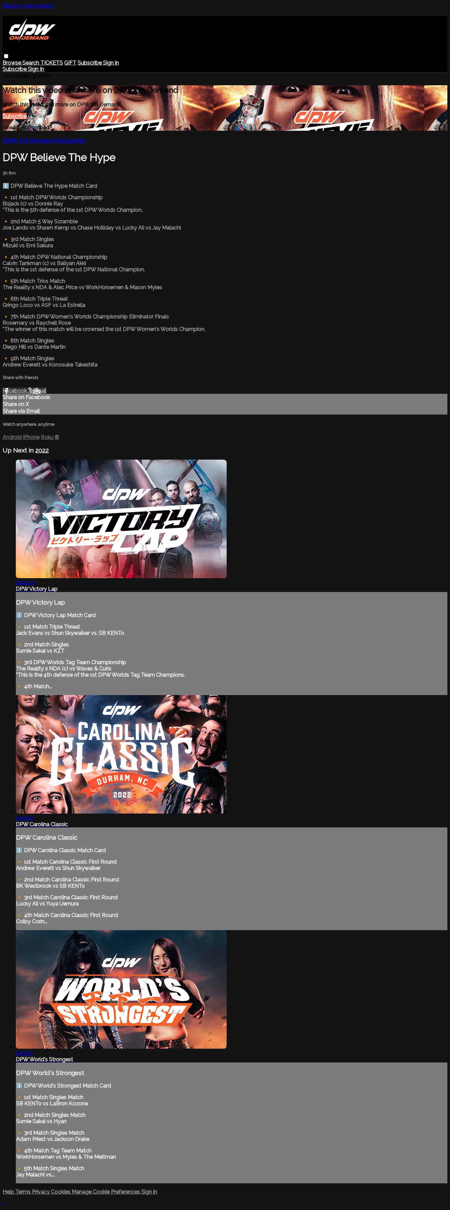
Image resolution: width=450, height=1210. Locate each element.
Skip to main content (28, 6)
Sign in (111, 63)
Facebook (15, 391)
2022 (42, 450)
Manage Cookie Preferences (106, 1192)
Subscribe (15, 116)
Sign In (36, 69)
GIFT (70, 63)
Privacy (41, 1192)
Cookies (61, 1192)
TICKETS (52, 63)
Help (9, 1192)
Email (39, 391)
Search (31, 63)
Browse (12, 63)
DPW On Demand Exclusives (44, 140)
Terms (23, 1192)
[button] (6, 56)
